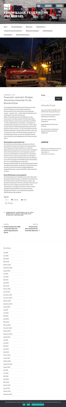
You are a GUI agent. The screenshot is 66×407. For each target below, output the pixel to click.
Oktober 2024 (7, 301)
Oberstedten (10, 213)
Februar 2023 (6, 355)
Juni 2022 (5, 373)
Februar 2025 (6, 289)
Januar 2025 (6, 291)
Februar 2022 (6, 385)
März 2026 (6, 261)
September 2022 (7, 364)
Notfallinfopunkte (47, 30)
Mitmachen (29, 27)
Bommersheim (10, 212)
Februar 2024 (6, 325)
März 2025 (6, 286)
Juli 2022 (5, 370)
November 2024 (7, 298)
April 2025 (6, 282)
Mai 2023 (5, 346)
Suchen (43, 95)
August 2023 (6, 337)
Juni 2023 (5, 343)
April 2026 (6, 258)
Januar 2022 (6, 388)
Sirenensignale (8, 34)
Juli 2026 (5, 252)
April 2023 (6, 349)
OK (24, 404)
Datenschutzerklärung (38, 404)
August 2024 (6, 307)
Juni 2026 (5, 255)
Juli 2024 (5, 310)
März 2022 (6, 382)
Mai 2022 (5, 376)
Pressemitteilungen (16, 27)
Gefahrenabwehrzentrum (22, 34)
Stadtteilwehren (40, 27)
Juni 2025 (5, 276)
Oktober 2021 (7, 391)
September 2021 (7, 394)
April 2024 (6, 319)
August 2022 (6, 367)
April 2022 (6, 379)
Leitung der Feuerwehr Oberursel (13, 30)
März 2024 (6, 322)
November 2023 (7, 328)
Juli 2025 (5, 273)
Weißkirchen (19, 215)
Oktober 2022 (7, 361)
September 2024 (7, 304)
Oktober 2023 (7, 331)
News (32, 212)
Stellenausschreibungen (32, 30)
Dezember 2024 (7, 295)
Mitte (27, 212)
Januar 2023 (6, 358)
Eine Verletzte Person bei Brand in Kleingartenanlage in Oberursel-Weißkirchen (49, 131)
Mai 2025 (5, 279)
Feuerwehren (20, 212)
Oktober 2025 (7, 264)
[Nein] (64, 403)
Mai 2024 (5, 316)
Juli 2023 (5, 340)
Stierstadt (10, 215)
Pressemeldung (26, 213)
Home (5, 27)
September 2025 (7, 267)
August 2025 (6, 270)
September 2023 (7, 334)
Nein (28, 404)
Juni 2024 (5, 313)
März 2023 (6, 352)
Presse (18, 213)
